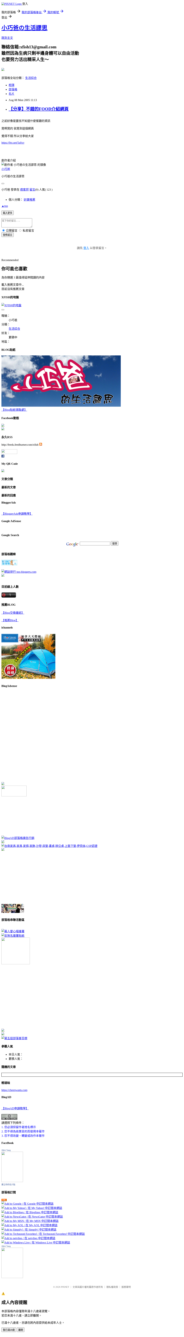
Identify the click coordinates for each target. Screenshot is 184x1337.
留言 (32, 189)
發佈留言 (7, 235)
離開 (20, 1330)
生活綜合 (31, 77)
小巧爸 (5, 169)
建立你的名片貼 (8, 1184)
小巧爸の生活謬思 (24, 28)
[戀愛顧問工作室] (2, 1034)
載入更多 (7, 213)
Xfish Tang (6, 1150)
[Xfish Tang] (2, 425)
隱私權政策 (112, 1287)
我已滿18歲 (9, 1330)
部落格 (13, 89)
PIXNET (65, 1287)
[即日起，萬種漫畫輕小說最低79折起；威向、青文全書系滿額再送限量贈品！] (12, 911)
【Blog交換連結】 (12, 612)
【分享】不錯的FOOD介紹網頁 (39, 109)
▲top (4, 205)
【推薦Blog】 (10, 620)
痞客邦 (24, 189)
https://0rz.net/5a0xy (12, 142)
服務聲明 (126, 1287)
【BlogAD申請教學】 (15, 1108)
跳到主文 (7, 37)
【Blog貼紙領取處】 (14, 409)
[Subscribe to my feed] (40, 444)
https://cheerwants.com (14, 1090)
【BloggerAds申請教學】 (17, 513)
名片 (11, 93)
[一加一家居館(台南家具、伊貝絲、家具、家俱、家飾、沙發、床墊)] (49, 845)
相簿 (11, 85)
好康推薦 (29, 199)
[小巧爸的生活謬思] (2, 429)
